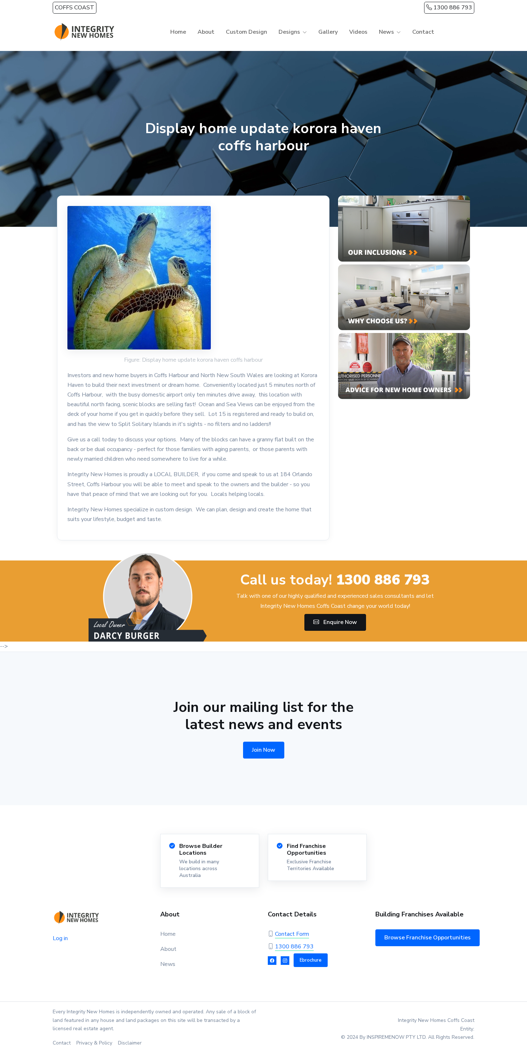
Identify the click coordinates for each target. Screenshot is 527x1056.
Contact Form (292, 934)
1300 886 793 (452, 7)
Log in (60, 938)
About (206, 32)
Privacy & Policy (94, 1042)
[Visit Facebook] (272, 960)
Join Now (263, 750)
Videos (358, 32)
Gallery (328, 32)
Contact (423, 32)
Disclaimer (130, 1042)
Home (178, 32)
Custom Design (246, 32)
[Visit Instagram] (285, 960)
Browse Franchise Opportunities (427, 938)
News (167, 964)
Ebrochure (311, 960)
